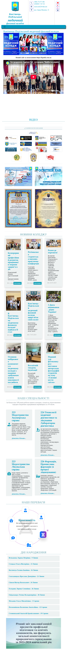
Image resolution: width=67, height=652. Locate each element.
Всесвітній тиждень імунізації (33, 367)
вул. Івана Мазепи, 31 (41, 10)
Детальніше (17, 283)
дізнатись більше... (19, 438)
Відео (33, 119)
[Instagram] (58, 8)
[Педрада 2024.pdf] (33, 633)
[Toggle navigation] (4, 26)
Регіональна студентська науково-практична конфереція (33, 257)
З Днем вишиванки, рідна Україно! (53, 308)
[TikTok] (58, 5)
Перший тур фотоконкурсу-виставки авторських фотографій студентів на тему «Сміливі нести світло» (53, 369)
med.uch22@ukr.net (40, 6)
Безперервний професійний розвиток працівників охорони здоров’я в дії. (13, 261)
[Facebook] (58, 10)
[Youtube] (58, 3)
